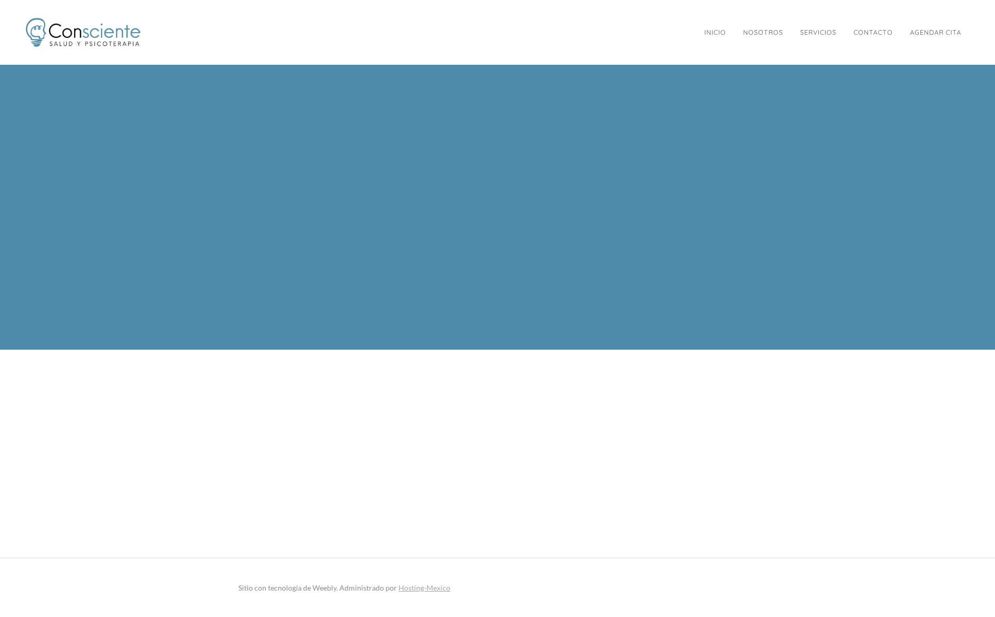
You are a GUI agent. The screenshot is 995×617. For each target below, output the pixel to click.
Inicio (715, 32)
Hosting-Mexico (424, 587)
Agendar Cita (935, 32)
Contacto (873, 32)
